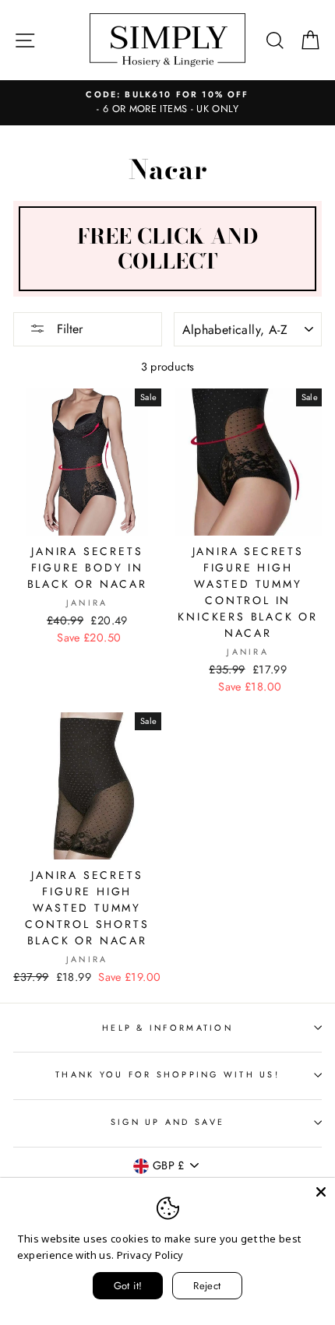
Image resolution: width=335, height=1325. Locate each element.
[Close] (321, 1192)
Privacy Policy (150, 1255)
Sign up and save (167, 1122)
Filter (68, 329)
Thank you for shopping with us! (167, 1074)
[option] (167, 103)
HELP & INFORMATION (167, 1027)
